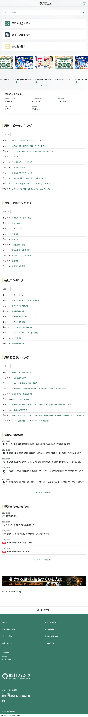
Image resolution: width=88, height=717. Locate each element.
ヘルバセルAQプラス (19, 410)
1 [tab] (41, 85)
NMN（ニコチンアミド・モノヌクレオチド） (28, 140)
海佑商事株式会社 (18, 343)
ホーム (4, 622)
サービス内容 (7, 636)
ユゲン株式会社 (17, 338)
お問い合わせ (7, 643)
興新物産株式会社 (18, 311)
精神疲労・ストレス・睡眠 (21, 218)
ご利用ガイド (50, 643)
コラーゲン (16, 157)
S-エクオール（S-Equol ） (21, 399)
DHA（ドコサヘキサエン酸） (22, 162)
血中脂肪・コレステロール (21, 255)
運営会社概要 (5, 652)
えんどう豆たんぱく (19, 378)
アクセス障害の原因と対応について (17, 542)
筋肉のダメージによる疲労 (21, 250)
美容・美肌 (16, 223)
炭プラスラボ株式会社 (20, 306)
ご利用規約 (5, 656)
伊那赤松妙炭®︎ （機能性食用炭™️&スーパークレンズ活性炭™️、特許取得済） (40, 388)
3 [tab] (46, 85)
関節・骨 (15, 239)
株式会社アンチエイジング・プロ (24, 316)
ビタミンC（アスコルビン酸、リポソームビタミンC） (31, 189)
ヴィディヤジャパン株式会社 (22, 327)
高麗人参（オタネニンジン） (22, 173)
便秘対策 (15, 261)
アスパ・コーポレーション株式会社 (25, 333)
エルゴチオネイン (18, 167)
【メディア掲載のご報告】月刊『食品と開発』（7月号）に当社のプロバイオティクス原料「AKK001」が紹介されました (43, 483)
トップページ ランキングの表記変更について (18, 525)
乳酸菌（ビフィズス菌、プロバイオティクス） (29, 146)
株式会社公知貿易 (18, 322)
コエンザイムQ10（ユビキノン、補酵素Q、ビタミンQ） (32, 183)
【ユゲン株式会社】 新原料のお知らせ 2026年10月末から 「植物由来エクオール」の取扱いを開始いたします (41, 453)
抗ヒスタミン (17, 228)
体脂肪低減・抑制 (18, 245)
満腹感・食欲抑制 (18, 266)
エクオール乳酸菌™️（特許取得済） (25, 383)
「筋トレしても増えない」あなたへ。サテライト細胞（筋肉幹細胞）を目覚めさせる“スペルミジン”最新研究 (41, 462)
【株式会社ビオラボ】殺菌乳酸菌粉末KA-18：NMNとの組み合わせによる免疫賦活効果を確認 (36, 444)
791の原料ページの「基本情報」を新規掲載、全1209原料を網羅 (25, 534)
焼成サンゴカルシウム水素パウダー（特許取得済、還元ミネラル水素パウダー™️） (42, 404)
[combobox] (6, 134)
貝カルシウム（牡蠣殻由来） (22, 394)
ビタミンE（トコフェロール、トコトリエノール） (30, 178)
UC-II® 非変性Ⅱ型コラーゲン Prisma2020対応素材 (30, 421)
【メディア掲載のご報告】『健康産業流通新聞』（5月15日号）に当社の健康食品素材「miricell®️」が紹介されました (43, 472)
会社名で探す (50, 629)
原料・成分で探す (51, 622)
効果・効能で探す (8, 629)
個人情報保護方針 (6, 659)
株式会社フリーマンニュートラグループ (26, 300)
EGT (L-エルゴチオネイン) (21, 372)
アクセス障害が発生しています (16, 551)
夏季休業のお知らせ (9, 516)
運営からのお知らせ (52, 636)
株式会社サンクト (18, 295)
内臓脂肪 (15, 234)
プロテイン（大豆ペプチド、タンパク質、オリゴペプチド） (33, 151)
